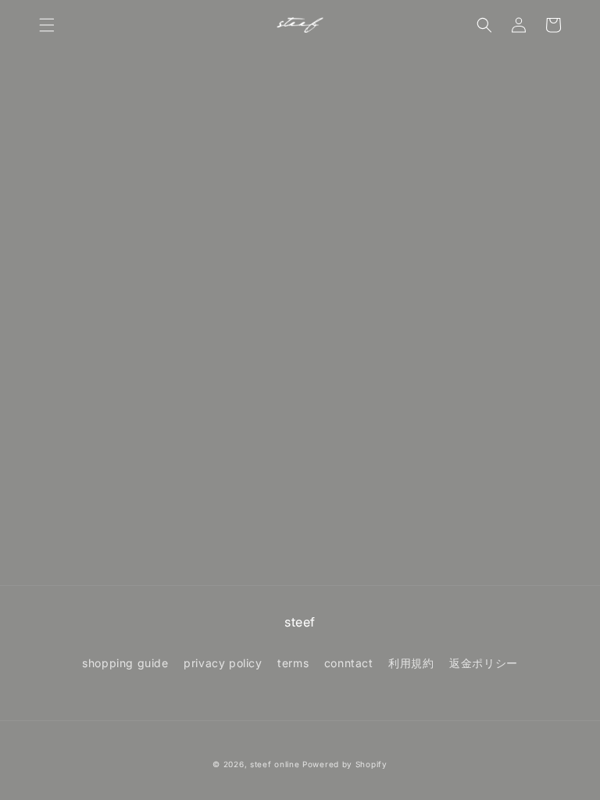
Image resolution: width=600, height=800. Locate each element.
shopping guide (125, 663)
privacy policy (223, 663)
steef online (274, 764)
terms (293, 663)
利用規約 (411, 663)
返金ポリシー (483, 663)
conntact (348, 663)
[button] (47, 25)
